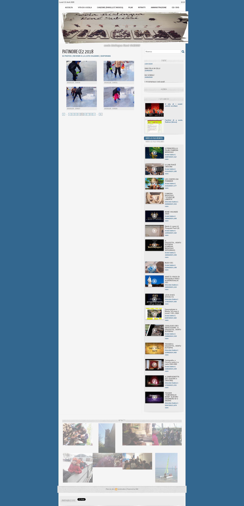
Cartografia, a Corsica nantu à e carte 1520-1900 (172, 362)
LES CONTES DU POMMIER (171, 180)
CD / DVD (175, 7)
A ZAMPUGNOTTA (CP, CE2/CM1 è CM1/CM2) (172, 378)
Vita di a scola (85, 7)
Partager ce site (68, 500)
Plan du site (110, 489)
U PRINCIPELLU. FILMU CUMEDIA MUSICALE (171, 150)
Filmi (130, 7)
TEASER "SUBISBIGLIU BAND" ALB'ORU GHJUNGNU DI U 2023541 (171, 397)
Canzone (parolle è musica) (110, 7)
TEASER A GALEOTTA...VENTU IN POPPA (173, 346)
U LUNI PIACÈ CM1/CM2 (170, 166)
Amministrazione (159, 7)
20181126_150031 (110, 83)
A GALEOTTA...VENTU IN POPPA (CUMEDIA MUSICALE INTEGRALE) (173, 245)
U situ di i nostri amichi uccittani (173, 105)
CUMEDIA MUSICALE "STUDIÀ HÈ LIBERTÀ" (170, 196)
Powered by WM (132, 489)
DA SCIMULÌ (149, 71)
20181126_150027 (73, 109)
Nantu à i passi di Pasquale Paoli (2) (172, 227)
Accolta (69, 7)
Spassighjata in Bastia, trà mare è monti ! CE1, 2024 (172, 311)
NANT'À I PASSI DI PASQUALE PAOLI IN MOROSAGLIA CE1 (172, 279)
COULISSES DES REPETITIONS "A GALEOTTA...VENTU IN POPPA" (173, 328)
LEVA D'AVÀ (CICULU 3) (170, 296)
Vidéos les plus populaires (155, 142)
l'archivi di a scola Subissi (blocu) (173, 121)
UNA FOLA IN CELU (152, 65)
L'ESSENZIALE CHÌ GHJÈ (155, 78)
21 (101, 114)
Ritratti (142, 7)
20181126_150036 (73, 83)
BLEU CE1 (169, 263)
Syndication (122, 489)
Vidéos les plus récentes (154, 138)
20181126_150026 (110, 109)
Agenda (164, 89)
